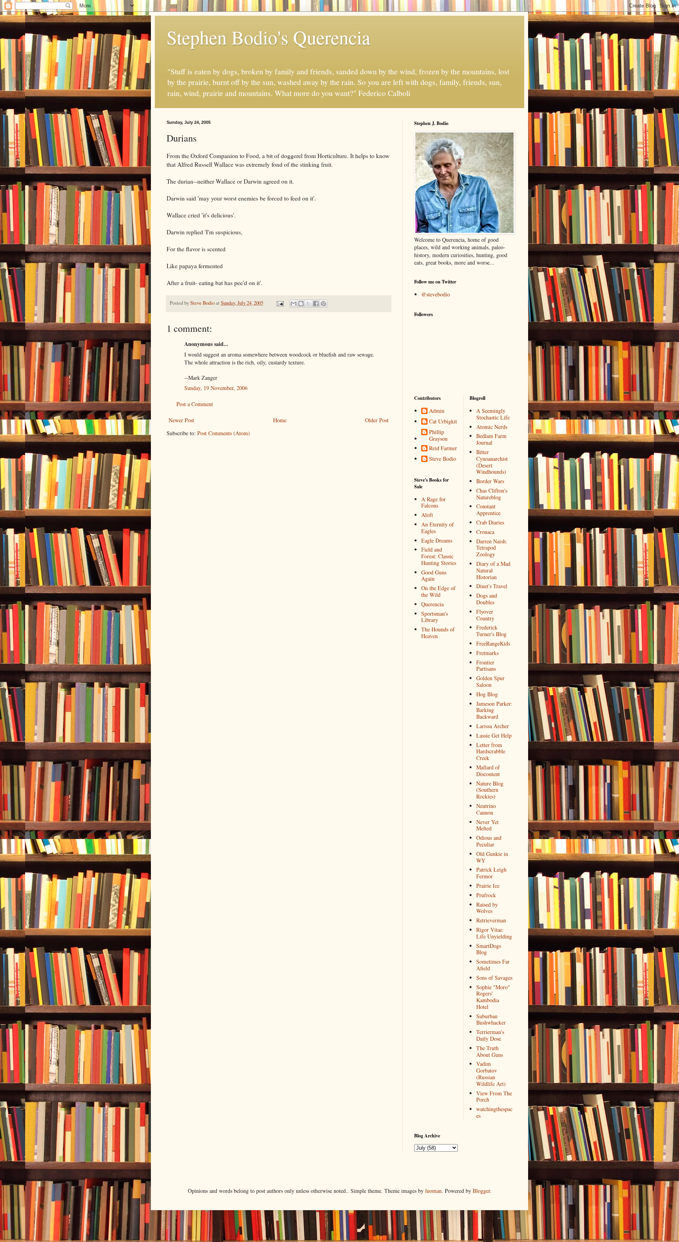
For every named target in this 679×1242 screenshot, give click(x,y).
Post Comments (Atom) (223, 433)
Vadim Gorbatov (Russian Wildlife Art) (491, 1073)
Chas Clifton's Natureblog (491, 494)
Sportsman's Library (434, 617)
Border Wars (490, 481)
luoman (433, 1190)
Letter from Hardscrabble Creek (490, 751)
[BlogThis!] (301, 303)
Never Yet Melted (487, 825)
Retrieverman (491, 920)
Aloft (427, 515)
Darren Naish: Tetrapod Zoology (491, 547)
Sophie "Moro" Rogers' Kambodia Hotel (493, 996)
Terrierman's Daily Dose (490, 1035)
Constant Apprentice (488, 509)
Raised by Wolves (487, 908)
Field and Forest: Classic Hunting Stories (438, 556)
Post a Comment (194, 404)
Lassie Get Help (494, 735)
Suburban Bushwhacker (491, 1019)
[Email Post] (279, 303)
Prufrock (486, 895)
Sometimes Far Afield (493, 965)
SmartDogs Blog (488, 949)
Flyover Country (485, 615)
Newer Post (181, 420)
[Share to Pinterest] (323, 303)
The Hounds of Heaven (438, 633)
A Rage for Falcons (433, 502)
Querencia (432, 604)
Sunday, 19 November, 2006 (216, 388)
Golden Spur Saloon (490, 681)
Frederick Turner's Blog (491, 631)
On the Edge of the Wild (438, 591)
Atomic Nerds (491, 427)
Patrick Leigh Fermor (491, 873)
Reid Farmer (443, 448)
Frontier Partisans (486, 666)
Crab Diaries (490, 522)
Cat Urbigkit (443, 421)
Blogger (481, 1190)
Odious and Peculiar (488, 841)
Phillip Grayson (438, 435)
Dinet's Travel (491, 586)
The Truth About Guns (489, 1051)
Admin (436, 411)
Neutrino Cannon (486, 809)
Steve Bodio (442, 459)
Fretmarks (487, 653)
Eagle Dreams (436, 540)
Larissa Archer (492, 726)
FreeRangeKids (493, 643)
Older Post (377, 420)
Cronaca (485, 531)
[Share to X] (308, 303)
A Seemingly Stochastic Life (493, 414)
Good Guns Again (433, 576)
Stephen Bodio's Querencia (268, 37)
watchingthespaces (494, 1112)
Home (279, 420)
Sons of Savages (494, 977)
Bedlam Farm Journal (491, 439)
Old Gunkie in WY (492, 857)
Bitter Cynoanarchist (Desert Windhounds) (492, 461)
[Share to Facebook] (316, 303)
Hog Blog (487, 694)
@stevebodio (435, 294)
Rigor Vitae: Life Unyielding (494, 933)
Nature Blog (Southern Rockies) (489, 790)
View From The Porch (494, 1096)
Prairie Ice (487, 885)
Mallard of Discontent (488, 771)
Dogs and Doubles (486, 599)
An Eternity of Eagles (437, 528)
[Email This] (293, 303)
